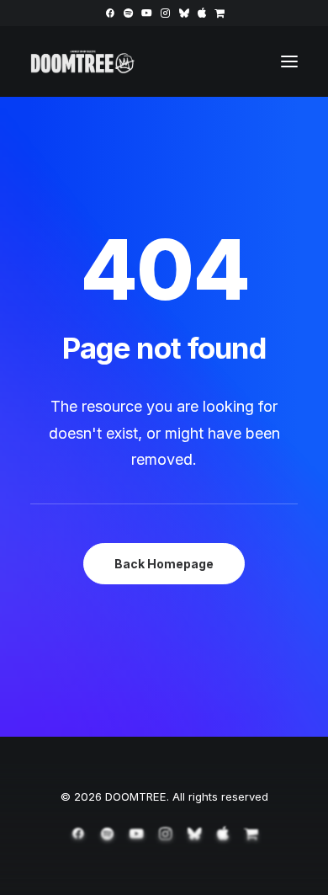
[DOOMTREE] (82, 61)
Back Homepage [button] (164, 564)
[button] (109, 13)
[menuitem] (109, 13)
